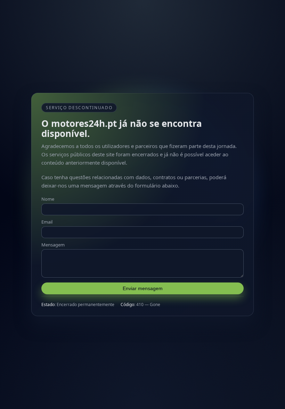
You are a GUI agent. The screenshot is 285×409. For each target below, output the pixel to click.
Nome (47, 199)
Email (46, 222)
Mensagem (53, 245)
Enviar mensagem (143, 288)
